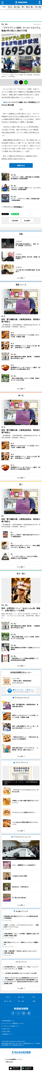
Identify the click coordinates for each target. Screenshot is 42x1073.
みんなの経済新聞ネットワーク (21, 1052)
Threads (29, 1013)
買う (23, 7)
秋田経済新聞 (21, 2)
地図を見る (21, 165)
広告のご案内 (6, 1031)
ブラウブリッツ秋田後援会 (12, 207)
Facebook (13, 1013)
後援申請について (7, 1034)
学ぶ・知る (38, 7)
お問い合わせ (6, 1028)
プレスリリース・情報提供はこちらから (13, 1023)
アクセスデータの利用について (11, 1026)
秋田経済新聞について (9, 1020)
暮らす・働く (29, 7)
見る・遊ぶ (17, 7)
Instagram (24, 1013)
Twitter (18, 1013)
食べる (10, 7)
